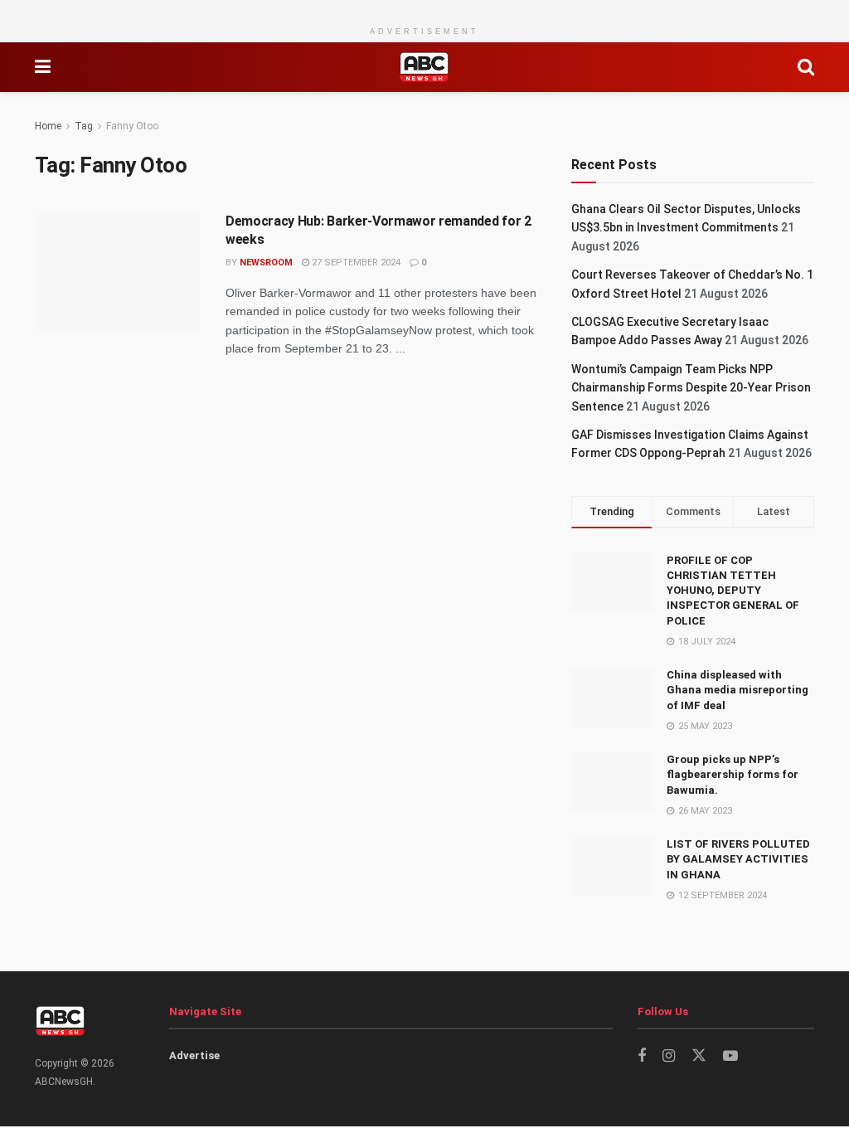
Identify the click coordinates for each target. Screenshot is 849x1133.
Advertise (194, 1055)
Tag (84, 126)
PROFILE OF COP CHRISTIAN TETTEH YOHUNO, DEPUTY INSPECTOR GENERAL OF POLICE (733, 590)
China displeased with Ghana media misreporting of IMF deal (737, 690)
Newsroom (266, 262)
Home (48, 126)
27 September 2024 (354, 262)
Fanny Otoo (132, 126)
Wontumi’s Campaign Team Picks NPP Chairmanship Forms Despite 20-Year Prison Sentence (691, 387)
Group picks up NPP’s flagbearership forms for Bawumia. (732, 774)
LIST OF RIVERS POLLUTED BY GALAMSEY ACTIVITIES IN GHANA (738, 859)
